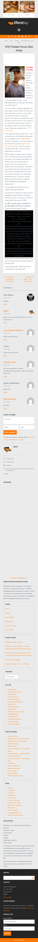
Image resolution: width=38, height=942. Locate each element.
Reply (5, 304)
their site (27, 143)
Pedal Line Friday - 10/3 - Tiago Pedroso (27, 279)
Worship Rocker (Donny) (15, 776)
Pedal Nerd (11, 808)
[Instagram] (19, 36)
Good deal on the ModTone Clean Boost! (10, 279)
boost (7, 468)
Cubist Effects (12, 694)
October (17, 40)
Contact (7, 613)
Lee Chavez (11, 763)
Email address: (7, 918)
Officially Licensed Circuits (16, 711)
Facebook (8, 146)
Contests (8, 465)
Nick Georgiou (12, 771)
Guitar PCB (11, 704)
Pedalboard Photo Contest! (13, 642)
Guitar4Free (12, 795)
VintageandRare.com (14, 812)
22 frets (10, 788)
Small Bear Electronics (15, 719)
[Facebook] (12, 36)
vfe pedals (9, 470)
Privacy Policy (9, 630)
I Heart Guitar (12, 798)
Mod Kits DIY (12, 709)
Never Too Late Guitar (15, 805)
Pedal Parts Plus (13, 716)
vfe (32, 468)
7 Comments (10, 462)
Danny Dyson (12, 746)
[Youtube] (29, 36)
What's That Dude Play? (15, 815)
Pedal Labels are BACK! (12, 659)
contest (12, 468)
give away (18, 468)
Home (6, 40)
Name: (5, 925)
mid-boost (25, 468)
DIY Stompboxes (13, 697)
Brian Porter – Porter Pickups (17, 741)
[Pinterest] (22, 36)
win (14, 470)
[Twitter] (25, 36)
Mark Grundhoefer (13, 766)
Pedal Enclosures (13, 714)
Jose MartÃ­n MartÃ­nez (13, 330)
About (7, 608)
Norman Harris (12, 773)
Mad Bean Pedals (13, 707)
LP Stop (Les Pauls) (14, 803)
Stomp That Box (13, 721)
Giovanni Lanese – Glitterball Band (19, 753)
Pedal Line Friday (10, 625)
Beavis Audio (12, 689)
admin (6, 311)
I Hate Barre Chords (14, 756)
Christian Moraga (13, 743)
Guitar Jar (11, 793)
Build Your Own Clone (15, 692)
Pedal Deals (9, 621)
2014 (11, 40)
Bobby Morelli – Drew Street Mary (18, 738)
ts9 (30, 468)
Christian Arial (9, 362)
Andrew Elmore (13, 736)
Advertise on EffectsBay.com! (19, 578)
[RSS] (8, 36)
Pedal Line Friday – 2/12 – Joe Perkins (17, 664)
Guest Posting (9, 617)
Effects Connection (14, 699)
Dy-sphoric (11, 790)
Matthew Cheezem (14, 768)
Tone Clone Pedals (14, 724)
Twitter (16, 146)
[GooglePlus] (15, 36)
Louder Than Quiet (14, 800)
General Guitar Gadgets (15, 702)
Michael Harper (10, 399)
